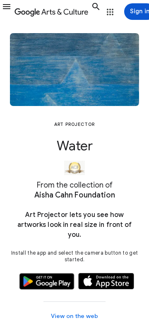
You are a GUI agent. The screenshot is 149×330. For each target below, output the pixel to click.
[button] (7, 12)
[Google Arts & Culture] (51, 11)
